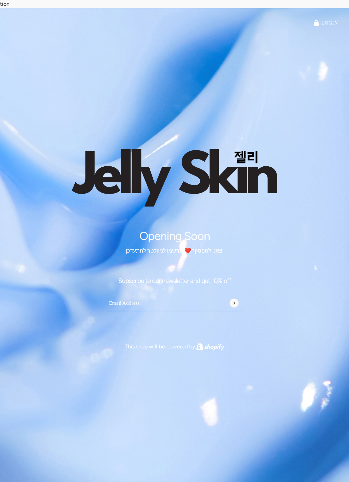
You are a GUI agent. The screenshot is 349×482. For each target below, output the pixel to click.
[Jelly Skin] (174, 177)
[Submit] (234, 302)
